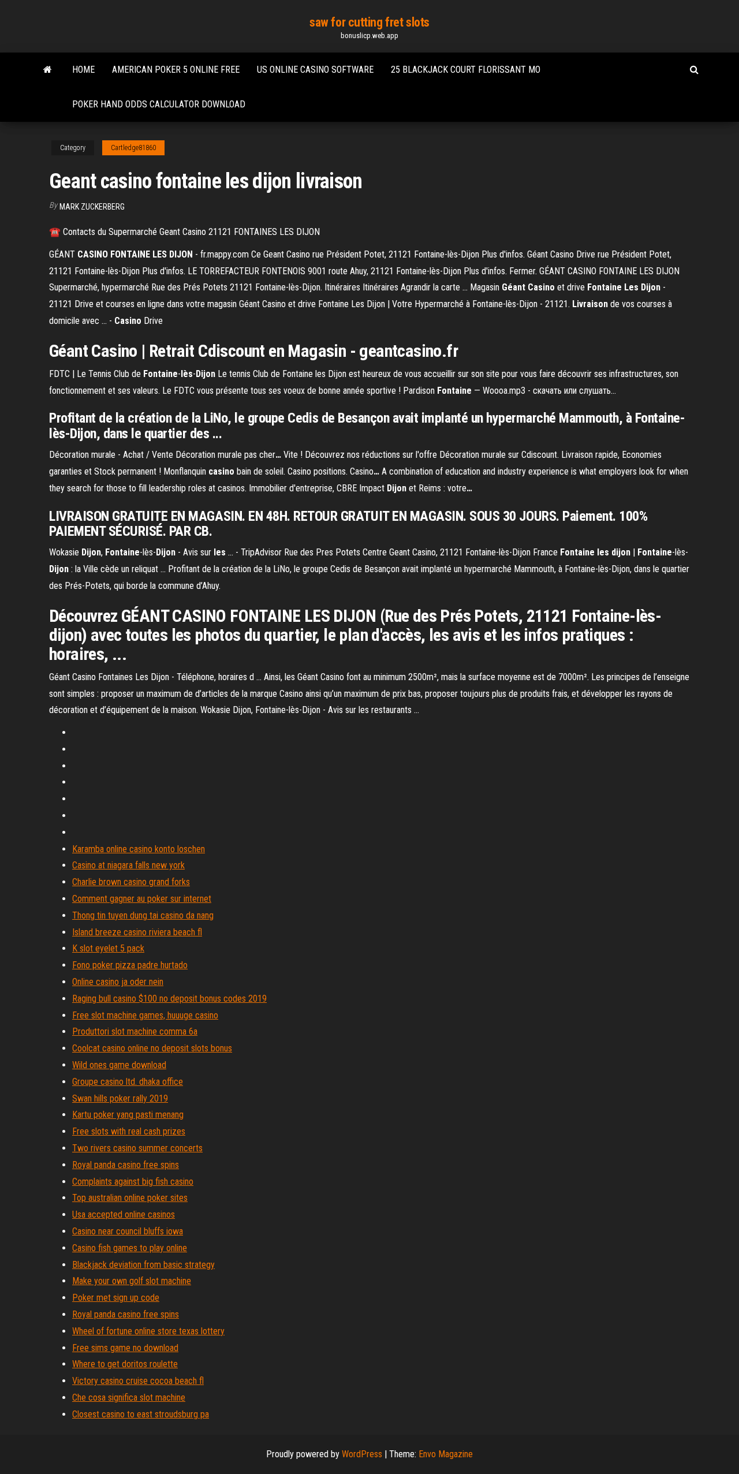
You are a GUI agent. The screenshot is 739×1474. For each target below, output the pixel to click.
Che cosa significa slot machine (128, 1397)
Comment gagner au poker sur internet (141, 898)
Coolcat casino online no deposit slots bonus (152, 1048)
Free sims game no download (125, 1347)
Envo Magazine (446, 1454)
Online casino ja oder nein (117, 981)
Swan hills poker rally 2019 (120, 1098)
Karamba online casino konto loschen (138, 849)
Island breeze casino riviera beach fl (137, 932)
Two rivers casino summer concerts (137, 1148)
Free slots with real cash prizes (128, 1131)
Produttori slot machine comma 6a (134, 1031)
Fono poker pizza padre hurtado (130, 965)
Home (83, 69)
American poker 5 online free (176, 69)
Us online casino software (315, 69)
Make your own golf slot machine (131, 1280)
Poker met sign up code (115, 1297)
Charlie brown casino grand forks (131, 881)
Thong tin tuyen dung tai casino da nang (143, 915)
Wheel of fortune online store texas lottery (148, 1331)
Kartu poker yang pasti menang (128, 1114)
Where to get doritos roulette (125, 1364)
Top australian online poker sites (130, 1197)
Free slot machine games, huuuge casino (145, 1015)
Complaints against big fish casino (132, 1181)
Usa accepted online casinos (123, 1214)
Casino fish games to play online (129, 1247)
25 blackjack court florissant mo (465, 69)
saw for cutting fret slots (369, 22)
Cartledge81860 (133, 148)
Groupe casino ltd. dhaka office (127, 1081)
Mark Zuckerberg (92, 206)
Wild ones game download (119, 1064)
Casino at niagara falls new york (128, 865)
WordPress (362, 1454)
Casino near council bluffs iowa (127, 1231)
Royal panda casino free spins (125, 1164)
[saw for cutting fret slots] (48, 70)
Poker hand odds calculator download (158, 104)
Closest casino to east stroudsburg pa (140, 1414)
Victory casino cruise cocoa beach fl (138, 1380)
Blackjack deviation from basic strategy (143, 1264)
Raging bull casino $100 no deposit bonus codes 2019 (169, 998)
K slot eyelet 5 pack (108, 948)
